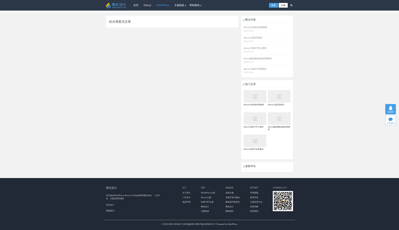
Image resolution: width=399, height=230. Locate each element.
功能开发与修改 (233, 197)
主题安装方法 (256, 202)
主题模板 (179, 5)
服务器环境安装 (233, 202)
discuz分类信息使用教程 (254, 105)
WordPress (163, 5)
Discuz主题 (206, 197)
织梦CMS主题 (207, 202)
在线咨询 (390, 123)
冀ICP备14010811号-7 (206, 224)
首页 (135, 5)
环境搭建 (254, 193)
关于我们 (186, 193)
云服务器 (205, 211)
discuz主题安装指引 (276, 105)
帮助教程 (195, 5)
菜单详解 (254, 206)
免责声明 (186, 202)
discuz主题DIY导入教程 (253, 127)
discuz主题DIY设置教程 (253, 149)
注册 (283, 5)
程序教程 (254, 211)
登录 (273, 5)
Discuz (147, 5)
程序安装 (254, 197)
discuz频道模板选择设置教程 (279, 128)
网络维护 (230, 211)
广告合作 (186, 197)
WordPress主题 (208, 193)
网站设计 (205, 206)
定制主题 (230, 193)
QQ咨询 (390, 112)
